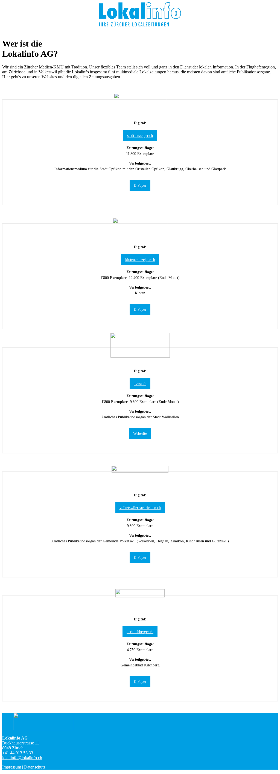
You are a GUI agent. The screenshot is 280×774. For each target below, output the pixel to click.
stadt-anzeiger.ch (140, 135)
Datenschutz (34, 767)
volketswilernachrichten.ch (140, 507)
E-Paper (140, 185)
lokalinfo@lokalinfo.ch (22, 757)
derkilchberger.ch (140, 631)
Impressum (11, 767)
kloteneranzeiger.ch (140, 259)
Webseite (140, 433)
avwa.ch (140, 383)
